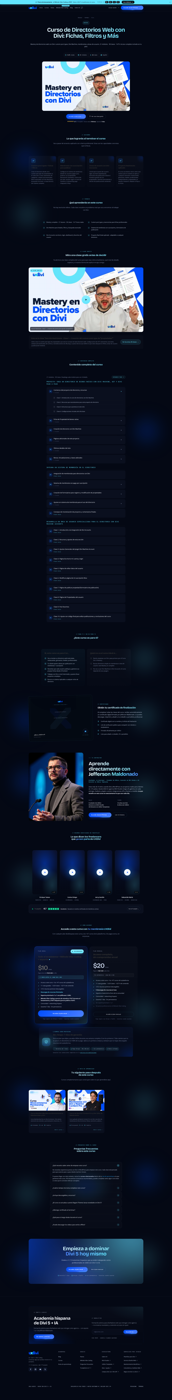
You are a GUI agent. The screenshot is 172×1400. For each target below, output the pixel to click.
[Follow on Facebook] (31, 1369)
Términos (140, 1386)
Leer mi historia (119, 815)
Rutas (52, 8)
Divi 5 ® (108, 1386)
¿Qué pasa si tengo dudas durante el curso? (86, 1217)
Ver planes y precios (44, 1336)
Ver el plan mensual (97, 1269)
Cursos (47, 8)
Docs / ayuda (106, 1368)
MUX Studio (105, 1360)
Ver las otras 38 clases (130, 342)
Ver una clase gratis (97, 116)
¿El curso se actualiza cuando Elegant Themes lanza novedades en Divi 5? (86, 1203)
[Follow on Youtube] (40, 1369)
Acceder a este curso (76, 116)
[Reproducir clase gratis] (86, 299)
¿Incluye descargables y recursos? (86, 1195)
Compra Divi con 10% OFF (109, 1372)
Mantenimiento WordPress (132, 1364)
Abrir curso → (59, 1129)
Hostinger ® (95, 1386)
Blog (71, 8)
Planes (82, 1357)
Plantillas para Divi (129, 1357)
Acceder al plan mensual (113, 1014)
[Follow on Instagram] (35, 1369)
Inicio (41, 8)
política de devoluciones (88, 1052)
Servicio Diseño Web (130, 1360)
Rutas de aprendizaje (64, 1364)
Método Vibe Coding (62, 8)
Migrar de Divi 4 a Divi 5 (131, 1372)
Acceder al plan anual (61, 1013)
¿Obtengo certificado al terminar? (86, 1210)
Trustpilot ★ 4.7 (85, 1368)
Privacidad (133, 1386)
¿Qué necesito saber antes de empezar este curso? (86, 1165)
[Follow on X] (45, 1369)
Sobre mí (77, 8)
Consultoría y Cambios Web (132, 1368)
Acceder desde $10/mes (131, 7)
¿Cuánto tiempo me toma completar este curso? (86, 1188)
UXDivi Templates (107, 1364)
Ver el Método (128, 2)
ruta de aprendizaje (108, 1176)
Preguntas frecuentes (86, 1364)
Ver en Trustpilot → (134, 909)
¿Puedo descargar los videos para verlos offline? (86, 1225)
